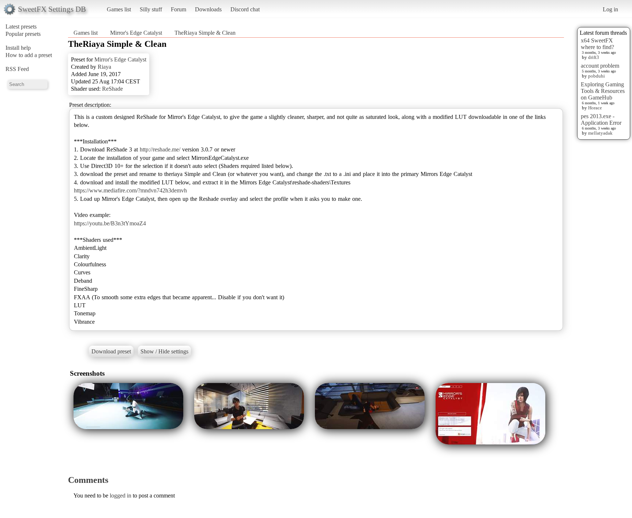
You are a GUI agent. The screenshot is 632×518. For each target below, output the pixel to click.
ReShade (112, 89)
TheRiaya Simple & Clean (205, 33)
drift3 (593, 57)
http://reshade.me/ (160, 149)
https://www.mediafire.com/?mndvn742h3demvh (130, 190)
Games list (119, 9)
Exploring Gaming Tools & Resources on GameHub (603, 91)
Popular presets (23, 34)
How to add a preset (28, 55)
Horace (595, 107)
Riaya (104, 67)
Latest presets (21, 26)
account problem (600, 66)
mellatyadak (600, 133)
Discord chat (245, 9)
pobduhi (596, 76)
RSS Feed (17, 69)
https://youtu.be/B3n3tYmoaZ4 (110, 223)
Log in (610, 9)
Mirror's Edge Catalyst (136, 33)
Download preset (111, 351)
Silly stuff (151, 9)
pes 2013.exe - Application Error (601, 119)
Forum (178, 9)
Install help (18, 48)
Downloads (208, 9)
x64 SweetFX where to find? (597, 43)
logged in (120, 495)
